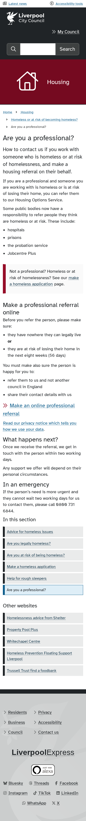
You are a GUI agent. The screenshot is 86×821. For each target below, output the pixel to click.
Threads (41, 783)
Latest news (18, 3)
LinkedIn (69, 793)
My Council (68, 32)
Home (7, 112)
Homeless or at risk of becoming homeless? (44, 119)
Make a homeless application (31, 566)
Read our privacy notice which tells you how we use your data (39, 426)
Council (15, 732)
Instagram (17, 793)
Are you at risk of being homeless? (36, 555)
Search (67, 49)
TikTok (44, 793)
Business (16, 722)
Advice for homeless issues (30, 531)
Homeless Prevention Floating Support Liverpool (39, 656)
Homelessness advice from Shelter (36, 618)
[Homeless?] (42, 468)
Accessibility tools (69, 3)
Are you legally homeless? (29, 543)
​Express (43, 752)
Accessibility (50, 722)
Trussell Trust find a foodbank (31, 670)
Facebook (69, 783)
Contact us (48, 732)
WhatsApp (36, 803)
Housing (27, 112)
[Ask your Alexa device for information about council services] (43, 770)
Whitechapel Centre (23, 641)
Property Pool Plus (22, 629)
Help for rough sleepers (27, 578)
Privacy (45, 712)
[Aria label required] (27, 81)
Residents (17, 712)
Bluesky (16, 783)
